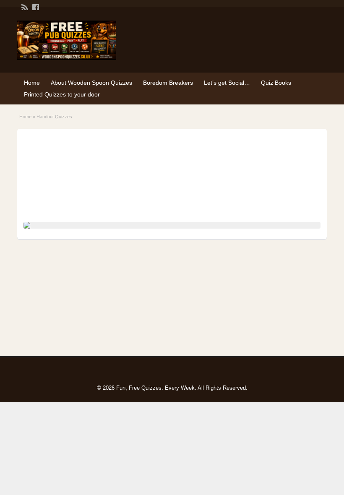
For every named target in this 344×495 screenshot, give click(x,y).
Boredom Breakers (168, 82)
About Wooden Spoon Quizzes (91, 82)
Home (32, 82)
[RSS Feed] (24, 6)
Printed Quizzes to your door (62, 94)
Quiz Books (276, 82)
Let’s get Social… (227, 82)
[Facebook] (34, 6)
